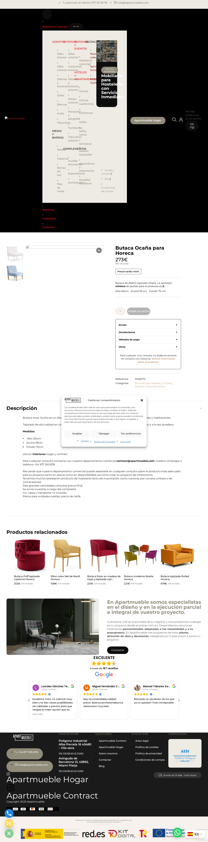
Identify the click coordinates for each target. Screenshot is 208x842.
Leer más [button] (37, 714)
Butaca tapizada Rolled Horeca (175, 578)
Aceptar (77, 433)
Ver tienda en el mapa (71, 753)
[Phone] (9, 813)
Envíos (122, 325)
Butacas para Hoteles (147, 383)
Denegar (104, 433)
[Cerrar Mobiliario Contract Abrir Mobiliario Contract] (76, 27)
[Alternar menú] (47, 14)
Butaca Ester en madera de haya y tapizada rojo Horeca (104, 579)
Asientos (59, 41)
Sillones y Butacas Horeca (150, 386)
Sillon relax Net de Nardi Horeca (65, 578)
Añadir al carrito (138, 311)
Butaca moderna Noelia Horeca (138, 578)
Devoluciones (127, 332)
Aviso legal (125, 441)
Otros (122, 347)
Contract (167, 383)
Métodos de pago (129, 339)
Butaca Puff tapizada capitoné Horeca (27, 578)
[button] (141, 400)
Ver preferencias (131, 433)
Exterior (70, 41)
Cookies (85, 441)
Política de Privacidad (104, 441)
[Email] (9, 823)
